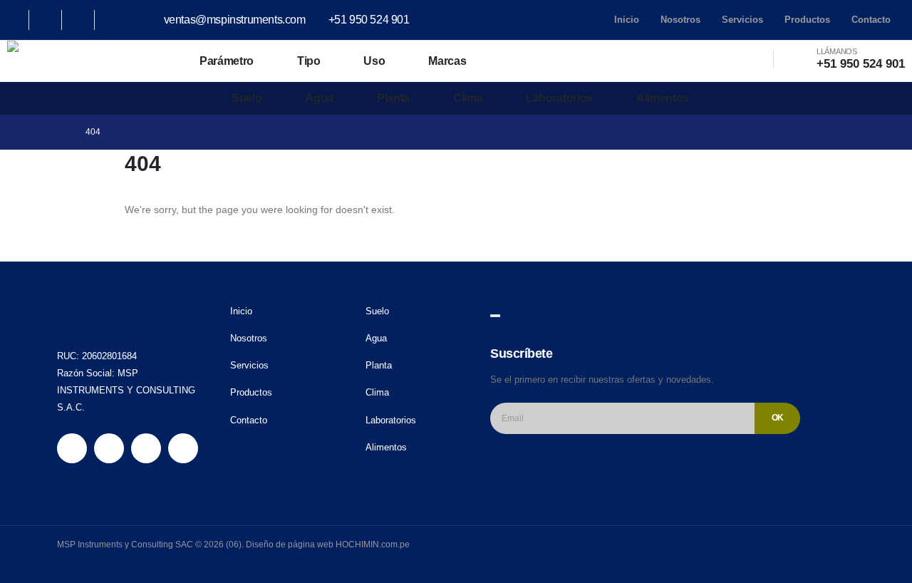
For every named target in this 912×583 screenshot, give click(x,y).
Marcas (447, 61)
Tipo (309, 61)
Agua (319, 98)
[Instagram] (87, 20)
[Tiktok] (120, 20)
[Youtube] (55, 20)
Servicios (742, 19)
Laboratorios (559, 98)
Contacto (871, 19)
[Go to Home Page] (61, 132)
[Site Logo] (71, 61)
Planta (393, 98)
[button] (741, 59)
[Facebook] (22, 20)
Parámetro (227, 61)
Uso (374, 61)
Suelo (246, 98)
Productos (807, 19)
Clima (467, 98)
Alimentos (662, 98)
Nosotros (680, 19)
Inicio (626, 19)
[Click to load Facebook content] (495, 315)
